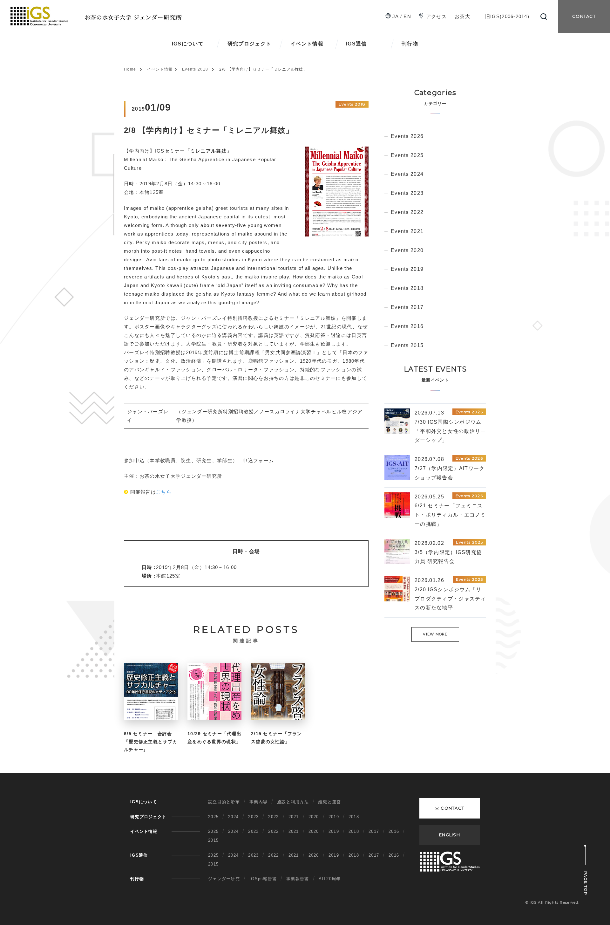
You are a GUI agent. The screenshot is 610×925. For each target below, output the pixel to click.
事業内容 (258, 801)
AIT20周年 (330, 878)
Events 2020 (407, 250)
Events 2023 (407, 193)
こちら (164, 492)
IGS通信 (356, 43)
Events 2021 (407, 231)
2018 (354, 816)
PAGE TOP (585, 883)
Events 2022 (407, 212)
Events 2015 (407, 345)
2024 (233, 816)
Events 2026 (407, 136)
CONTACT (584, 16)
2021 (293, 816)
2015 (213, 840)
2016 (394, 831)
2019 (334, 816)
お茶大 (462, 16)
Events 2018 (195, 69)
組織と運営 (329, 801)
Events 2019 (407, 269)
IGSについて (188, 43)
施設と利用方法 (293, 801)
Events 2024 (407, 174)
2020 (313, 816)
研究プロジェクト (249, 43)
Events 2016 (407, 326)
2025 (213, 816)
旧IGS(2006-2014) (507, 16)
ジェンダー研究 (224, 878)
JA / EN (401, 16)
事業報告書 (297, 878)
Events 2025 (407, 155)
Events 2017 (407, 307)
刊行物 (410, 43)
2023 (253, 816)
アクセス (436, 16)
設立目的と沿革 (224, 801)
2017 (374, 831)
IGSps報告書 (263, 878)
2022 (273, 816)
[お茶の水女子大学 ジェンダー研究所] (99, 8)
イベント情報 (306, 43)
